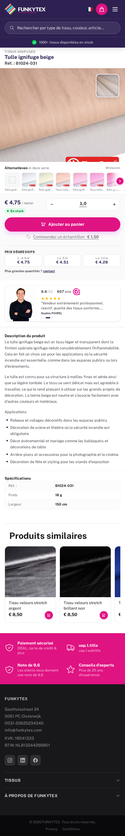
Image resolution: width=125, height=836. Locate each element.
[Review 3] (48, 317)
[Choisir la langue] (89, 9)
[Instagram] (10, 760)
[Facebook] (35, 760)
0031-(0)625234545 (24, 723)
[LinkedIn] (22, 760)
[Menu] (115, 9)
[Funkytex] (25, 9)
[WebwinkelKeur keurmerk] (76, 291)
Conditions (71, 829)
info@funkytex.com (23, 730)
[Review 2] (43, 317)
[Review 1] (41, 317)
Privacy (52, 829)
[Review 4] (52, 317)
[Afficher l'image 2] (107, 85)
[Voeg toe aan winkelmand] (49, 615)
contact (49, 271)
